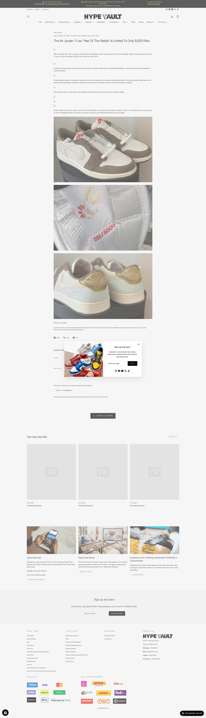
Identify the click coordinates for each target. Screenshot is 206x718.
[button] (192, 713)
